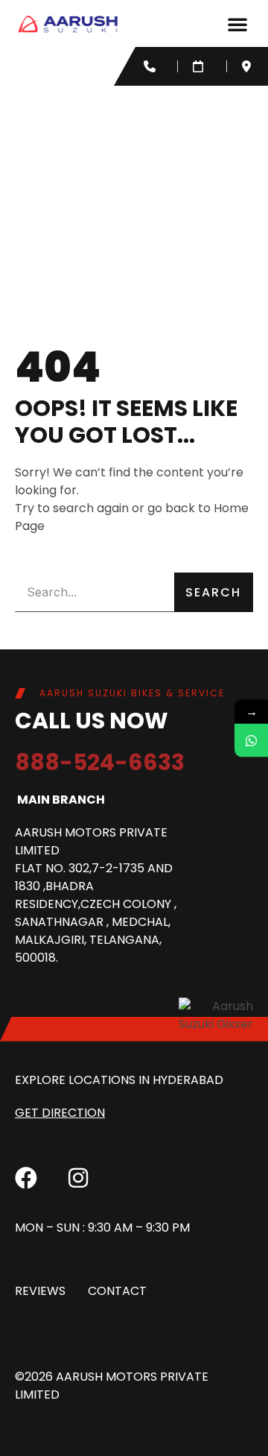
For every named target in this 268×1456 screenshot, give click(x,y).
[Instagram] (78, 1178)
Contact (117, 1290)
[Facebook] (26, 1178)
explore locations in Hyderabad (119, 1079)
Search (213, 592)
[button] (237, 24)
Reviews (40, 1290)
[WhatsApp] (251, 740)
